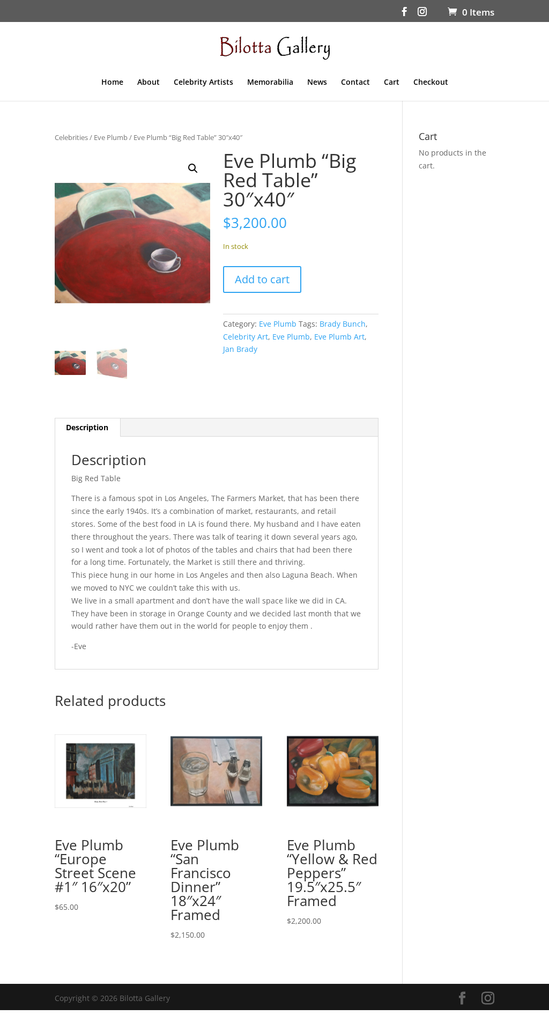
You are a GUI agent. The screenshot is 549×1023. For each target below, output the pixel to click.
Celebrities (71, 137)
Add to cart (262, 279)
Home (112, 82)
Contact (355, 82)
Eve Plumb (111, 137)
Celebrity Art (245, 337)
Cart (391, 82)
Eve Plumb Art (339, 337)
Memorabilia (270, 82)
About (148, 82)
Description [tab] (87, 427)
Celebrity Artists (203, 82)
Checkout (430, 82)
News (317, 82)
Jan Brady (240, 349)
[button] (193, 168)
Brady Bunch (343, 324)
